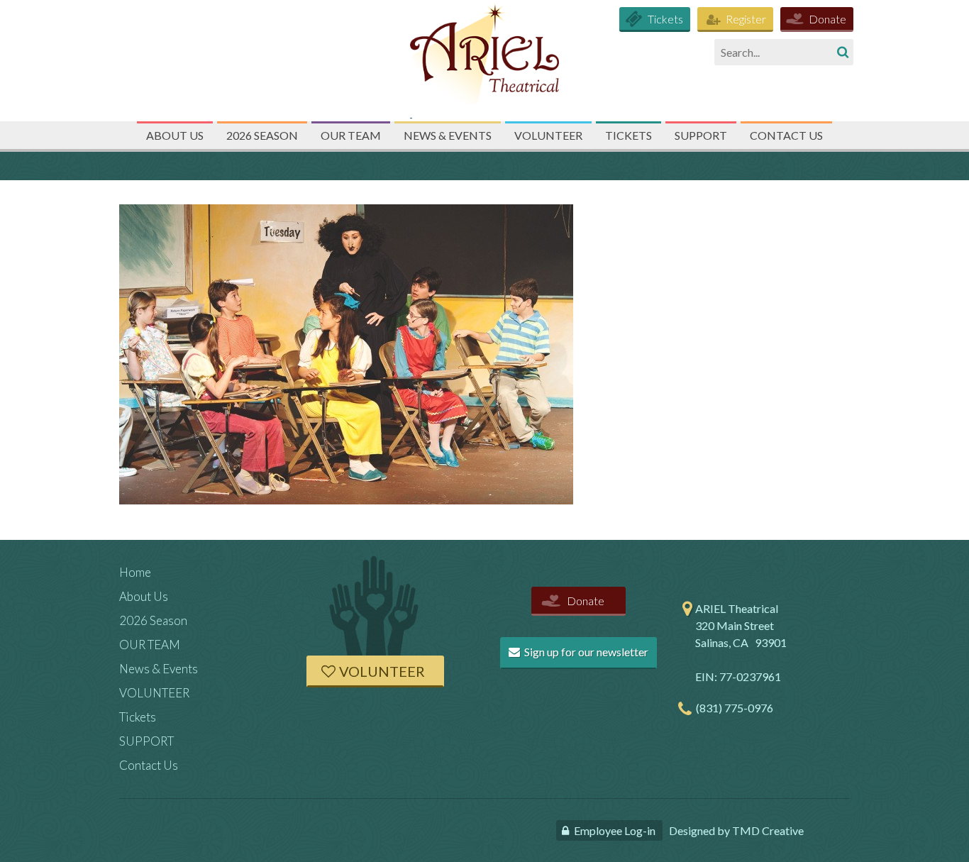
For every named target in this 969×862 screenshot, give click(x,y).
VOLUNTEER (548, 135)
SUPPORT (701, 135)
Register (746, 19)
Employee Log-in (614, 830)
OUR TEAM (351, 135)
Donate (827, 19)
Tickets (665, 19)
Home (135, 572)
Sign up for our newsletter (585, 651)
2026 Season (262, 135)
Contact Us (786, 135)
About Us (175, 135)
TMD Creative (768, 830)
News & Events (448, 135)
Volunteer (382, 671)
